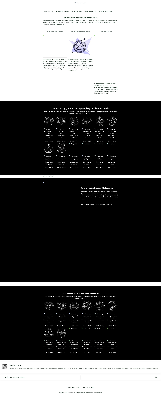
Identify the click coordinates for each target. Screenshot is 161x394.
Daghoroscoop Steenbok (87, 163)
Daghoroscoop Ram (49, 136)
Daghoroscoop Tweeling (74, 136)
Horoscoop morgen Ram (49, 321)
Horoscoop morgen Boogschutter (74, 347)
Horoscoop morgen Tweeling (74, 321)
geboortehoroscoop (106, 204)
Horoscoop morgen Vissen (112, 347)
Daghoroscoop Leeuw (99, 136)
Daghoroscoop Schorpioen (61, 163)
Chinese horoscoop (48, 24)
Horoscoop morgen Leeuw (99, 321)
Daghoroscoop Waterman (99, 163)
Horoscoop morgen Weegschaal (49, 347)
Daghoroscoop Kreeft (87, 136)
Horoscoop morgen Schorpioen (61, 347)
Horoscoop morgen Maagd (112, 321)
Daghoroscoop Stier (61, 136)
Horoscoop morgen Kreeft (87, 321)
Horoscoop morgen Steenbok (87, 347)
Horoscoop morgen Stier (61, 321)
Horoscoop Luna (71, 392)
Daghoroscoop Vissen (112, 163)
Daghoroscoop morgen (55, 31)
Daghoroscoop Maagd (112, 136)
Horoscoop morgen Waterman (99, 347)
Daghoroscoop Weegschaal (49, 163)
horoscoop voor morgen (65, 22)
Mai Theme (94, 392)
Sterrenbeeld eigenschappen (80, 31)
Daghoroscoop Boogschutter (74, 163)
